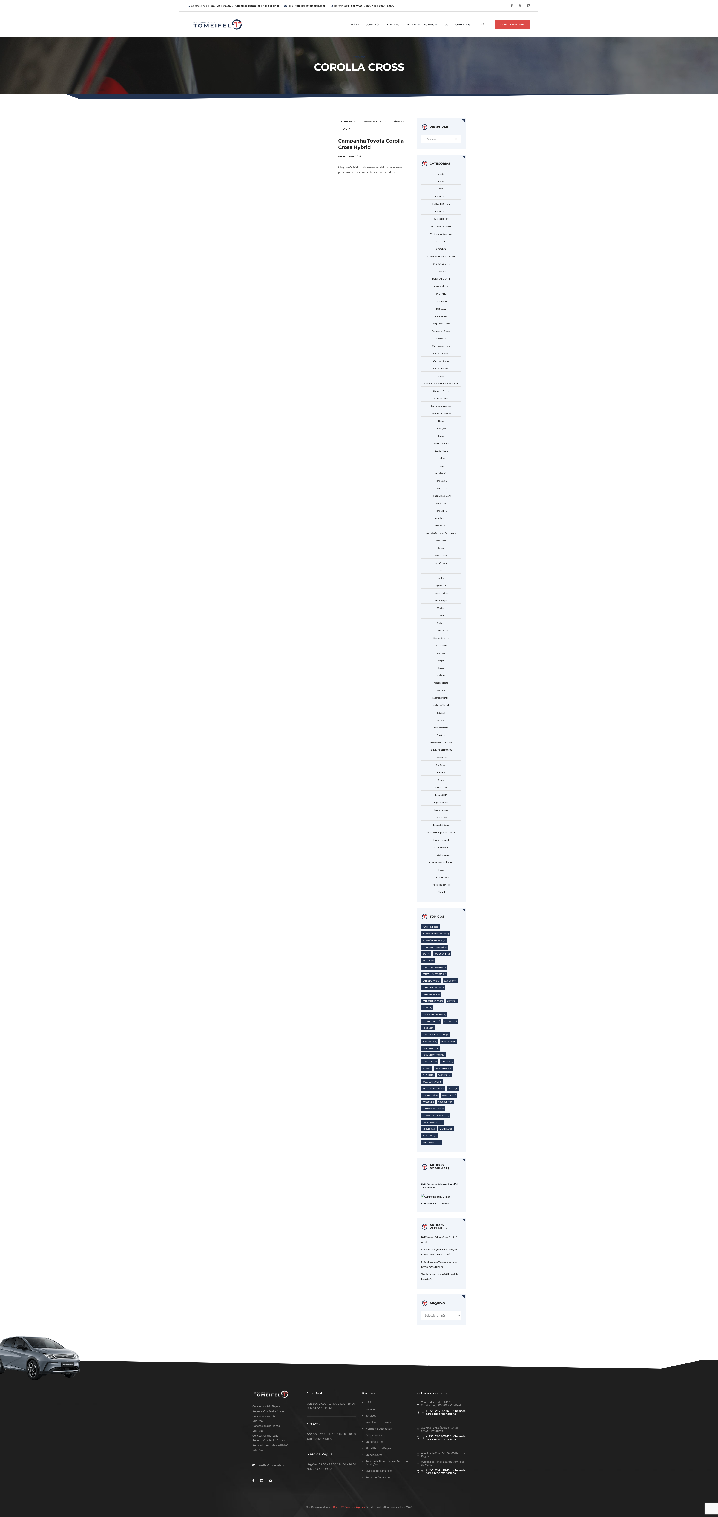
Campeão (441, 338)
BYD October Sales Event (441, 233)
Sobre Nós (373, 24)
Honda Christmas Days (435, 1035)
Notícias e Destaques (379, 1428)
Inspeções (441, 540)
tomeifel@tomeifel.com (310, 5)
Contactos (462, 24)
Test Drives (441, 765)
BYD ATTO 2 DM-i (441, 204)
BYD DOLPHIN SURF (441, 226)
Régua (453, 1088)
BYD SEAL (441, 248)
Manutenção (441, 600)
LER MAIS (349, 185)
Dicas (441, 421)
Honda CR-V (441, 480)
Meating (441, 608)
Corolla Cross (441, 398)
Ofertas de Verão (441, 637)
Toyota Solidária (441, 854)
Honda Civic (441, 473)
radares (441, 675)
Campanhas (348, 121)
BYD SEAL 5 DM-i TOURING (441, 256)
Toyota (345, 129)
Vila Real (446, 1129)
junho (441, 578)
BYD (441, 189)
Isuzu (441, 548)
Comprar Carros (441, 391)
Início (355, 24)
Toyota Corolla (441, 802)
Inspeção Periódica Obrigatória (441, 533)
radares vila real (441, 705)
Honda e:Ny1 (441, 503)
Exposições (441, 428)
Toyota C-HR (441, 795)
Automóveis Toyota (435, 947)
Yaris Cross (429, 1136)
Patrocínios (441, 645)
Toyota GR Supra (441, 824)
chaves (441, 376)
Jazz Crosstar (441, 563)
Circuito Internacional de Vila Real (441, 383)
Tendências (441, 757)
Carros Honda (431, 994)
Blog (445, 24)
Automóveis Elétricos (436, 934)
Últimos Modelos (441, 877)
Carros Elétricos (441, 353)
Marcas (412, 24)
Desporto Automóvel (441, 413)
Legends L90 (441, 585)
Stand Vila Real (375, 1441)
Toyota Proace (441, 847)
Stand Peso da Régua (378, 1448)
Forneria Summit (441, 443)
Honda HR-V (441, 510)
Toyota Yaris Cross (433, 1109)
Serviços (393, 24)
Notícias (441, 623)
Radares (444, 1075)
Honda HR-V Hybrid (433, 1055)
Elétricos (450, 1021)
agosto (441, 174)
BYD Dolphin (442, 954)
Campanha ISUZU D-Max (435, 1203)
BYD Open (441, 241)
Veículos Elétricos (441, 884)
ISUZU (426, 1068)
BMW (441, 181)
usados (429, 24)
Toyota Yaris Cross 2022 (436, 1115)
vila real (441, 892)
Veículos (429, 1129)
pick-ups (441, 652)
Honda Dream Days (441, 495)
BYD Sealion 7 (441, 286)
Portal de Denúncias (378, 1477)
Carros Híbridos (441, 368)
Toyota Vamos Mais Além (441, 862)
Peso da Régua (443, 1068)
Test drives (430, 1095)
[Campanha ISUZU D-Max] (435, 1196)
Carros (450, 981)
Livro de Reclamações (379, 1470)
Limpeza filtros (441, 593)
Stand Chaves (374, 1454)
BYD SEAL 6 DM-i (441, 263)
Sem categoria (441, 727)
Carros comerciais (441, 346)
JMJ (441, 570)
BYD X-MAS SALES (441, 301)
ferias (441, 435)
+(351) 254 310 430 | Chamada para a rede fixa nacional (446, 1471)
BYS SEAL (441, 308)
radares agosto (441, 682)
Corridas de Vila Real (441, 406)
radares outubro (441, 690)
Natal (441, 615)
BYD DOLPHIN (441, 219)
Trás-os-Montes (432, 1122)
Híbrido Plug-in (441, 450)
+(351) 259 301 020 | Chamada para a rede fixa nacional (243, 5)
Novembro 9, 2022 (349, 156)
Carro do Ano (431, 981)
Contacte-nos (374, 1435)
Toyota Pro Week (441, 839)
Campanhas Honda (441, 323)
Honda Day (441, 488)
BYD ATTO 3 (441, 211)
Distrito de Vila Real (434, 1014)
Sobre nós (372, 1409)
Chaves (452, 1001)
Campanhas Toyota (374, 121)
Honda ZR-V (441, 525)
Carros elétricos (441, 361)
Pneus (441, 667)
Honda (441, 465)
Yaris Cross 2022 (432, 1142)
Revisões (441, 720)
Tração (441, 869)
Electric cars (431, 1021)
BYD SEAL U (441, 271)
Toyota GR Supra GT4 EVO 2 (441, 832)
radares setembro (441, 697)
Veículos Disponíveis (378, 1422)
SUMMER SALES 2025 (441, 742)
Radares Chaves (432, 1082)
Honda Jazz (441, 518)
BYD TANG (441, 293)
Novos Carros (441, 630)
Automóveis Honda (434, 940)
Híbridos (399, 121)
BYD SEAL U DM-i (441, 278)
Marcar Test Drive (512, 24)
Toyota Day (441, 817)
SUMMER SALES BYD (441, 750)
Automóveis (431, 927)
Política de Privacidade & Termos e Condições (387, 1463)
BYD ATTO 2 (441, 196)
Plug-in (441, 660)
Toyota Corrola (441, 810)
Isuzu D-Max (441, 555)
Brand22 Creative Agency (349, 1507)
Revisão (441, 712)
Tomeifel (441, 772)
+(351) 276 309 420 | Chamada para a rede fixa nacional (446, 1438)
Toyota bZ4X (441, 787)
